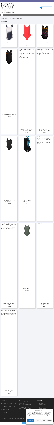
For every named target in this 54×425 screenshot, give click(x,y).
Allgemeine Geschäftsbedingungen (8, 403)
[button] (51, 410)
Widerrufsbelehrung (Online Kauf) (8, 406)
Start (2, 18)
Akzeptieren (30, 420)
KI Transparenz (4, 412)
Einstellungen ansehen (47, 420)
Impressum (4, 400)
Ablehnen (38, 420)
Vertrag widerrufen (5, 409)
